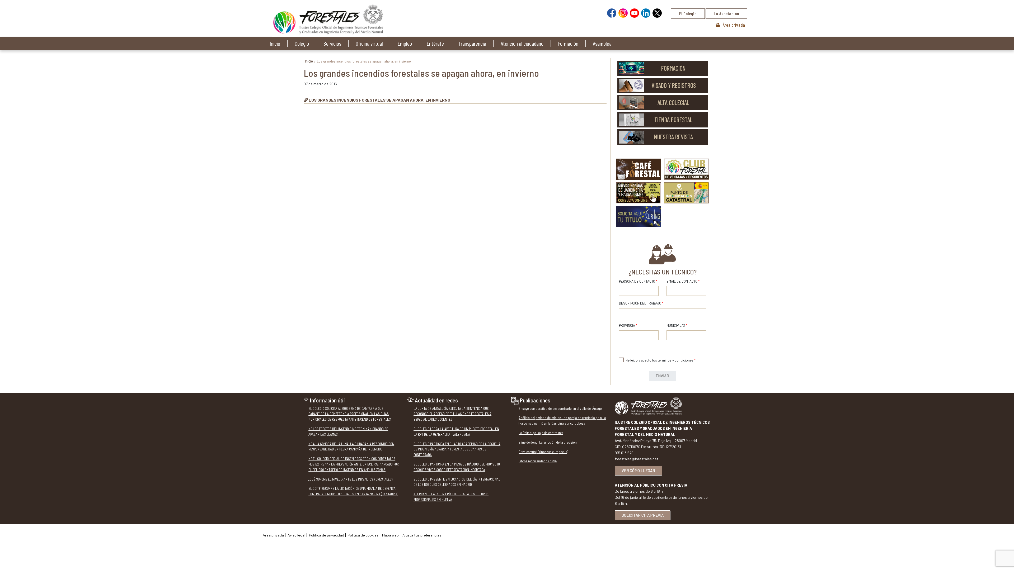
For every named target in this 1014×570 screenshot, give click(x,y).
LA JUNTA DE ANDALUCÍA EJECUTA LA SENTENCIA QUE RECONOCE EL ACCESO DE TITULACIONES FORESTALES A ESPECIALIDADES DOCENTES (452, 414)
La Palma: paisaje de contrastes (541, 433)
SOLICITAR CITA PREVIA (643, 515)
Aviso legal (296, 535)
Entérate (435, 43)
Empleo (404, 43)
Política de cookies (363, 535)
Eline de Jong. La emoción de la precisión (548, 442)
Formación (568, 43)
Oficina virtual (369, 43)
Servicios (332, 43)
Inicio (275, 43)
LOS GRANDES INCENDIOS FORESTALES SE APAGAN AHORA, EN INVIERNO (379, 99)
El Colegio (688, 13)
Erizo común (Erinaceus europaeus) (543, 452)
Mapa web (390, 535)
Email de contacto (683, 281)
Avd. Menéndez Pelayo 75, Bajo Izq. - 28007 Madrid (656, 440)
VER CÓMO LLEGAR (638, 470)
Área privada (733, 24)
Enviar (662, 375)
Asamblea (602, 43)
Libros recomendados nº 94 (538, 461)
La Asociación (726, 13)
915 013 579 (624, 452)
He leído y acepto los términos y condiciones (661, 360)
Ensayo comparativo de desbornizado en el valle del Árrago (560, 408)
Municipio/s (676, 325)
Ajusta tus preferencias (421, 535)
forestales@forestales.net (636, 459)
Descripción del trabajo (641, 303)
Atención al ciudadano (522, 43)
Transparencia (472, 43)
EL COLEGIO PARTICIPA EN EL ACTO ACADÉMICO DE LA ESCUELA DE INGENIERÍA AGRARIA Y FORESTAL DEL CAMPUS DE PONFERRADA (457, 449)
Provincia (628, 325)
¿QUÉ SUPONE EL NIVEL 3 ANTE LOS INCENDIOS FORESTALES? (350, 479)
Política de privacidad (326, 535)
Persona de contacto (638, 281)
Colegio (302, 43)
